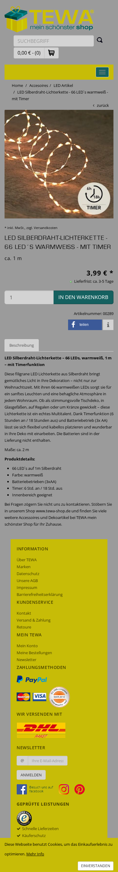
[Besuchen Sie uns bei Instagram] (66, 789)
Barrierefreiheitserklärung (40, 594)
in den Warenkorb (83, 297)
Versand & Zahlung (34, 620)
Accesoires (38, 85)
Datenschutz (28, 573)
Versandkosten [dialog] (45, 227)
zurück (103, 105)
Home (17, 85)
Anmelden (31, 775)
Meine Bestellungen (34, 652)
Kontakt (24, 613)
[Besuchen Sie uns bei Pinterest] (79, 789)
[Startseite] (49, 18)
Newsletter (26, 659)
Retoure (24, 627)
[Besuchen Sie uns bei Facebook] (37, 789)
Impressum (27, 587)
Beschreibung (21, 345)
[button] (51, 52)
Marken (24, 566)
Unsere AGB (27, 580)
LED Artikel (63, 85)
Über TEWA (27, 559)
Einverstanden (95, 865)
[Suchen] (99, 39)
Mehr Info (35, 854)
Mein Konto (27, 645)
